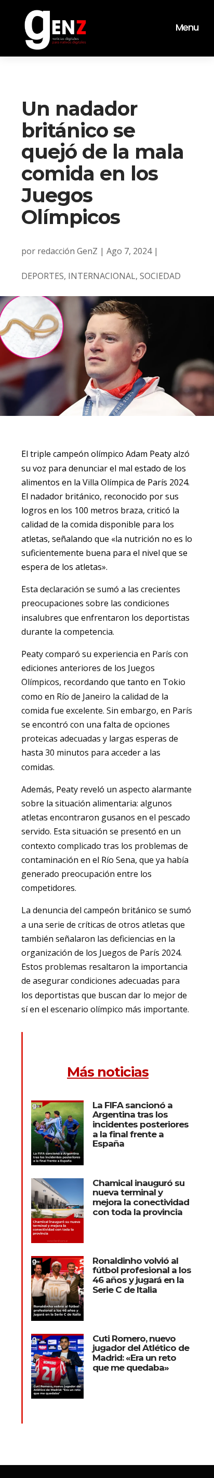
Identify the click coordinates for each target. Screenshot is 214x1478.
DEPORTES (42, 276)
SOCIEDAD (160, 276)
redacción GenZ (67, 251)
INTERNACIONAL (102, 276)
